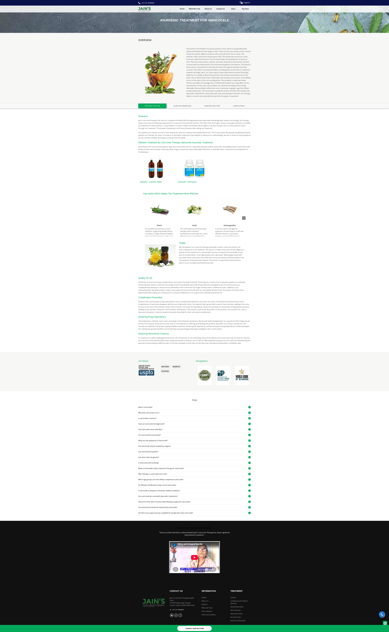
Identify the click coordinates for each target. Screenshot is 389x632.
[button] (204, 375)
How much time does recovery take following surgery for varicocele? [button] (164, 502)
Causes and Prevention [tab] (182, 106)
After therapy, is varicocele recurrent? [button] (152, 474)
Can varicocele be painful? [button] (148, 452)
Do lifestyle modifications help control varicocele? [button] (157, 485)
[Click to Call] (382, 614)
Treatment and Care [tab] (152, 106)
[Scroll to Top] (385, 623)
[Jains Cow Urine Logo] (144, 9)
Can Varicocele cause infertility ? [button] (150, 429)
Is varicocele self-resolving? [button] (148, 463)
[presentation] (244, 218)
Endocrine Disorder (237, 620)
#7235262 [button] (165, 371)
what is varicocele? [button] (145, 407)
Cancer (233, 597)
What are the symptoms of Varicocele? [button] (153, 440)
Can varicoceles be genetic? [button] (148, 457)
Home (182, 9)
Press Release (207, 611)
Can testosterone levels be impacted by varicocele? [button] (157, 507)
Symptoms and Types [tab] (212, 106)
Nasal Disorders (236, 614)
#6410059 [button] (165, 367)
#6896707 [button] (176, 367)
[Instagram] (176, 615)
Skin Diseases (235, 610)
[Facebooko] (180, 615)
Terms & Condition (209, 615)
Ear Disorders (235, 617)
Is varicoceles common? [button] (147, 418)
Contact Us (220, 9)
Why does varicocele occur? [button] (148, 413)
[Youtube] (172, 615)
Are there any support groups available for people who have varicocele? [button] (165, 513)
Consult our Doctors (194, 628)
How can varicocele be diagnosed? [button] (151, 424)
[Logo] (154, 602)
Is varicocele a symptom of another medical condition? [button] (159, 491)
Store (233, 9)
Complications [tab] (238, 106)
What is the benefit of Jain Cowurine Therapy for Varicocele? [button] (161, 468)
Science (204, 604)
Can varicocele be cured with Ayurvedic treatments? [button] (158, 496)
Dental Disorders (237, 607)
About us (205, 601)
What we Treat (194, 9)
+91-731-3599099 (147, 3)
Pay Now (245, 9)
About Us (208, 9)
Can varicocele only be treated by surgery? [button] (154, 446)
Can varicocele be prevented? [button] (149, 435)
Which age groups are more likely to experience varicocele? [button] (160, 479)
